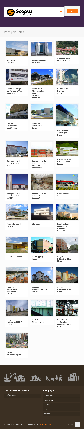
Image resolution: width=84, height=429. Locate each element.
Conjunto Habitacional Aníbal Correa (39, 289)
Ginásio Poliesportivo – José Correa (13, 126)
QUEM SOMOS (48, 395)
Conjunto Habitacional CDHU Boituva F (64, 289)
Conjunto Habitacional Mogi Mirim (64, 259)
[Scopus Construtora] (20, 12)
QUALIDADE (48, 409)
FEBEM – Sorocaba (14, 257)
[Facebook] (68, 424)
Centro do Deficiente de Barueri (37, 126)
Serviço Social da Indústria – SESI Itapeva (64, 162)
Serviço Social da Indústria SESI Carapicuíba (39, 196)
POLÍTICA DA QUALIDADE (14, 395)
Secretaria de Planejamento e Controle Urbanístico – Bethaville (38, 93)
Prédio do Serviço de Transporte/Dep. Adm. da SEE (14, 91)
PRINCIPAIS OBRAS (50, 400)
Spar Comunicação (46, 424)
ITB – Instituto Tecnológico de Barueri (63, 133)
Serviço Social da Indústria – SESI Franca (13, 163)
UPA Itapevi (36, 224)
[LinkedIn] (72, 424)
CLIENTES (47, 405)
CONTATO (47, 414)
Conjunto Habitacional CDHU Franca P (14, 322)
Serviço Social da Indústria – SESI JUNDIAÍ (13, 196)
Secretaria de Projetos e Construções (62, 91)
